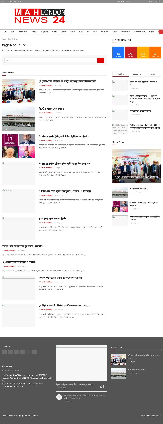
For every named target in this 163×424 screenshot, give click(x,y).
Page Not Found (13, 39)
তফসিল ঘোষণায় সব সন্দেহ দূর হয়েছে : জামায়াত (22, 246)
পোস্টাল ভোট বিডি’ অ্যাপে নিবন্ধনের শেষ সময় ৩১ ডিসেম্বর (65, 191)
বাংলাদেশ (34, 32)
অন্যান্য (151, 32)
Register (158, 1)
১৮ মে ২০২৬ (58, 85)
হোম (5, 32)
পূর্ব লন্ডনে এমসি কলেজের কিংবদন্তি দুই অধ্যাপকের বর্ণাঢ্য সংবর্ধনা (67, 81)
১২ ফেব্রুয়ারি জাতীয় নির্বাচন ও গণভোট (18, 262)
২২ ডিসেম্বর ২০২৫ (59, 223)
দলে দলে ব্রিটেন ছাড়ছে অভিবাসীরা (140, 111)
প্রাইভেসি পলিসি (12, 1)
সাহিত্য (81, 32)
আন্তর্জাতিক (44, 32)
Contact (35, 416)
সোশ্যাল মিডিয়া (125, 32)
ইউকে (12, 32)
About (4, 416)
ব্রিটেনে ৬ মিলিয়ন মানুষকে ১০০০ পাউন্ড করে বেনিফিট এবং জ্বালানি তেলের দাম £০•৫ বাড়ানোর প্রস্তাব (145, 99)
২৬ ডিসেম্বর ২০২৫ (59, 195)
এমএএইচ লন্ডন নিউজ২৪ (46, 85)
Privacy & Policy (24, 416)
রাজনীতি (114, 32)
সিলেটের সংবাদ (23, 32)
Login (151, 1)
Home (19, 1)
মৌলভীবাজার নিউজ (139, 32)
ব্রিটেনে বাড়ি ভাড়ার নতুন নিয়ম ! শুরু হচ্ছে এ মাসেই (74, 384)
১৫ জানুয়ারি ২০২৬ (59, 140)
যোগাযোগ (4, 1)
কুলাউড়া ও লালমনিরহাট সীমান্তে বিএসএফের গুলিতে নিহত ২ (64, 305)
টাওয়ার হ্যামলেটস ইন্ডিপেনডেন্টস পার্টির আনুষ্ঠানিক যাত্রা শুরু (64, 163)
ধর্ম (88, 32)
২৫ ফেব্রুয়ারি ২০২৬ (59, 113)
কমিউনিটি (55, 32)
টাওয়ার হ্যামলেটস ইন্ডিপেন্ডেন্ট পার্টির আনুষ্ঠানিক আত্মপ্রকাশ (63, 136)
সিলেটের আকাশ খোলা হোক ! (51, 108)
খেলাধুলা (64, 32)
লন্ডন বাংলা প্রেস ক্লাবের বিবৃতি (52, 218)
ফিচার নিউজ (104, 32)
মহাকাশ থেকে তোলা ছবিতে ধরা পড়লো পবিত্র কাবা (60, 277)
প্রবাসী (95, 32)
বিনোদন (72, 32)
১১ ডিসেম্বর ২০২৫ (22, 250)
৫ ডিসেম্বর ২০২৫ (59, 282)
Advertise (12, 416)
